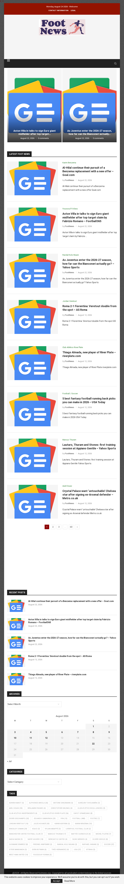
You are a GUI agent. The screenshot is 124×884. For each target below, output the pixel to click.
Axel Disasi (16, 808)
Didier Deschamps (19, 818)
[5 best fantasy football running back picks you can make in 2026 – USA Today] (32, 409)
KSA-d (36, 829)
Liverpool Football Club (78, 829)
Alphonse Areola (38, 803)
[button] (12, 105)
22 (93, 743)
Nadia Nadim (16, 839)
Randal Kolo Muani (67, 844)
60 (71, 527)
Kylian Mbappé (53, 829)
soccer (109, 844)
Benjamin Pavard (37, 808)
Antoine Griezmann (63, 803)
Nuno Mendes (79, 839)
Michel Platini (103, 834)
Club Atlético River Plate (55, 813)
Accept (56, 881)
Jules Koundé (41, 824)
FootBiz (95, 818)
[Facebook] (108, 63)
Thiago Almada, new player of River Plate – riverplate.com (57, 674)
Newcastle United (57, 839)
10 (15, 738)
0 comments (43, 138)
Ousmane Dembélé (18, 844)
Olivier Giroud (100, 839)
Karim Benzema (83, 824)
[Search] (115, 63)
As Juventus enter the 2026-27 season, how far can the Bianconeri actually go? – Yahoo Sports (88, 263)
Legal (73, 11)
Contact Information (58, 11)
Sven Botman (39, 850)
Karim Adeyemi (62, 824)
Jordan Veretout (18, 824)
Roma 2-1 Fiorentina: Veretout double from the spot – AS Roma (89, 132)
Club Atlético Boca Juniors (91, 808)
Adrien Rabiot (16, 803)
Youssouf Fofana (42, 855)
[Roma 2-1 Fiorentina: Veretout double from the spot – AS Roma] (89, 105)
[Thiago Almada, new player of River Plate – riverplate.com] (32, 363)
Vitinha (90, 850)
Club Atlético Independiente (23, 813)
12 (46, 738)
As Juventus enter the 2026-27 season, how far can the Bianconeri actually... (34, 132)
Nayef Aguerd (35, 839)
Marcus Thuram (57, 834)
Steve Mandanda (18, 850)
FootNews (69, 180)
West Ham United (18, 855)
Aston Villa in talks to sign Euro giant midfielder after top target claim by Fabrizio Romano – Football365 (85, 217)
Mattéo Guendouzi (81, 834)
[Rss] (111, 63)
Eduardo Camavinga (44, 818)
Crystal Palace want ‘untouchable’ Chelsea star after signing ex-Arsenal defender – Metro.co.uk (89, 494)
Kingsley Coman (18, 829)
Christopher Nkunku (61, 808)
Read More (69, 881)
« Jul (9, 761)
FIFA (64, 818)
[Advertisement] (62, 46)
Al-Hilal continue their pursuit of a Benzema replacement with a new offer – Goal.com (88, 171)
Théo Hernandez (60, 850)
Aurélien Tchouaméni (89, 803)
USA (77, 850)
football (78, 818)
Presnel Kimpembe (42, 844)
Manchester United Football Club (26, 834)
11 (30, 738)
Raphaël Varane (90, 844)
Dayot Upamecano (83, 813)
